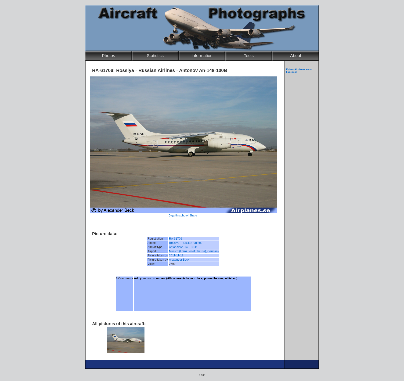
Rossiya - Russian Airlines (185, 242)
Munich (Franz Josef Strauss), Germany (194, 251)
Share (193, 215)
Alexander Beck (179, 259)
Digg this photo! (178, 215)
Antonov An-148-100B (183, 247)
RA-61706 (175, 238)
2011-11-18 (176, 255)
